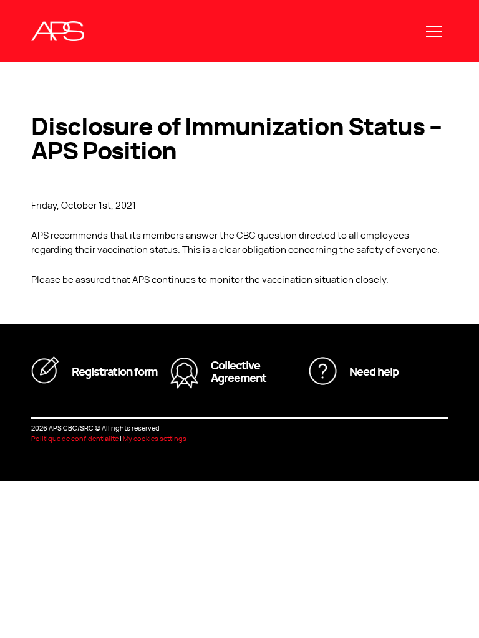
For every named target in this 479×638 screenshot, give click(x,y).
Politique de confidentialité (75, 438)
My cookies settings (154, 438)
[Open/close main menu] (434, 31)
